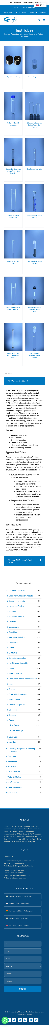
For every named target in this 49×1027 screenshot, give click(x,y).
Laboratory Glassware (16, 591)
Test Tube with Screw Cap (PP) (35, 262)
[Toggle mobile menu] (44, 20)
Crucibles (13, 632)
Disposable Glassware (18, 694)
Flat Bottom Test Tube (34, 169)
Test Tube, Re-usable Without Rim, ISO (13, 309)
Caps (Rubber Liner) (13, 77)
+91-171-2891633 (17, 870)
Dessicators (13, 642)
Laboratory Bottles (16, 606)
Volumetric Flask (15, 673)
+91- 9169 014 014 (14, 2)
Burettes (12, 611)
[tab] (24, 381)
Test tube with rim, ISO (13, 262)
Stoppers (12, 715)
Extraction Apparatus (17, 658)
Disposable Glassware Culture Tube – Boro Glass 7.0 (13, 171)
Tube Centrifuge (16, 730)
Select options (13, 59)
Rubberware (12, 761)
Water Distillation (14, 777)
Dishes (11, 647)
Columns (12, 621)
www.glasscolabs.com (17, 878)
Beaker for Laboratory (17, 601)
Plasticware (12, 756)
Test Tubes (14, 725)
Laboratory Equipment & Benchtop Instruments (21, 749)
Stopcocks (13, 710)
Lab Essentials (13, 782)
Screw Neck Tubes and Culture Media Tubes (13, 356)
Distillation (13, 653)
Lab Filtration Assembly (18, 663)
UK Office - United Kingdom (19, 925)
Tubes (11, 720)
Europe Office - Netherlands (19, 903)
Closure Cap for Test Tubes (34, 78)
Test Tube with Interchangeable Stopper (34, 356)
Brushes (12, 689)
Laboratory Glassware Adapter (21, 596)
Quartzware (12, 792)
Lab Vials (12, 742)
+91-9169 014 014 (17, 873)
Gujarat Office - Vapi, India (18, 918)
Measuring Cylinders (17, 637)
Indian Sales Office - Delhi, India (20, 896)
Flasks (11, 668)
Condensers (14, 627)
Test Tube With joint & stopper (34, 216)
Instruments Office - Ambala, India (21, 911)
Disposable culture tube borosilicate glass (34, 310)
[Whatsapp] (5, 1020)
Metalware (12, 766)
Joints (11, 684)
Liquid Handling (14, 772)
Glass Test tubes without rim (13, 216)
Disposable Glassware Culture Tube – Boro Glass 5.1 (34, 125)
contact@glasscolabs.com (32, 2)
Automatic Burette (16, 616)
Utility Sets (13, 737)
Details (14, 62)
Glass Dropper (14, 699)
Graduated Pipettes (16, 704)
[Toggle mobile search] (39, 20)
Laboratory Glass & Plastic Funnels (23, 679)
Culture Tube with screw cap (13, 124)
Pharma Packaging (15, 787)
